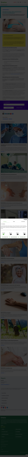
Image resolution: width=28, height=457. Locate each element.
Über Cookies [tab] (23, 221)
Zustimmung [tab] (4, 221)
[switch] (11, 234)
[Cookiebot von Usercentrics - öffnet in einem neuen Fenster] (24, 219)
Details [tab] (14, 221)
